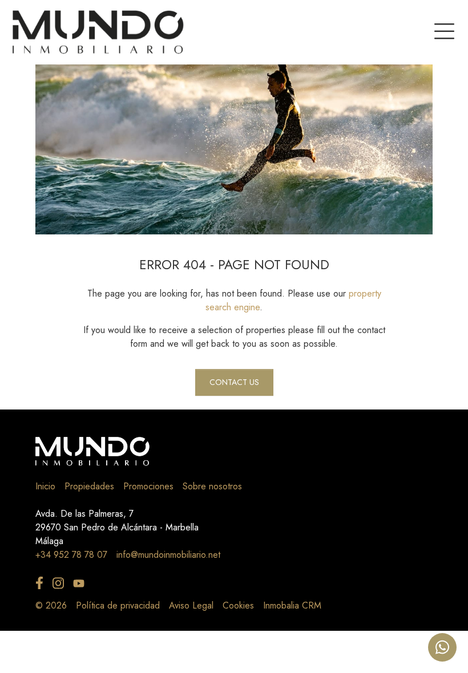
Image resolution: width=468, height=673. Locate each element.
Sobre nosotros (212, 486)
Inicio (45, 486)
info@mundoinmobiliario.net (168, 554)
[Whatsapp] (442, 647)
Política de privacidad (118, 605)
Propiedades (89, 486)
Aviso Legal (191, 605)
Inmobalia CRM (292, 605)
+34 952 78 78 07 (71, 554)
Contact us (234, 382)
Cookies (238, 605)
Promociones (148, 486)
